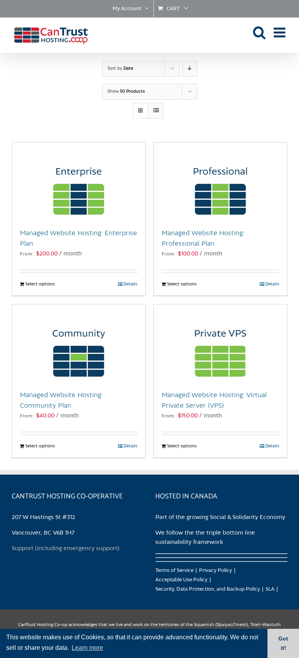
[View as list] (156, 110)
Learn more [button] (87, 647)
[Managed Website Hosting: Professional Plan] (220, 181)
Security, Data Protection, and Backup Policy (207, 589)
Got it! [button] (283, 643)
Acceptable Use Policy (181, 579)
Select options (40, 284)
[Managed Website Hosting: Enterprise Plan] (78, 181)
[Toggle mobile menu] (280, 32)
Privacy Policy (215, 570)
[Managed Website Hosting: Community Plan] (78, 343)
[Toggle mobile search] (259, 32)
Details (130, 284)
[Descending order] (189, 69)
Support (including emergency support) (66, 548)
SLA (270, 589)
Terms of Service (174, 570)
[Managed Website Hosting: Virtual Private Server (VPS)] (220, 343)
